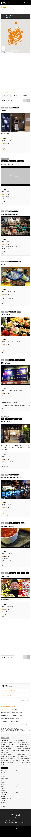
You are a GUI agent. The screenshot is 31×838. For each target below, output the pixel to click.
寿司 (17, 778)
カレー (17, 796)
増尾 (7, 760)
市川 (2, 748)
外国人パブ (3, 770)
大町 (29, 748)
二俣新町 (27, 750)
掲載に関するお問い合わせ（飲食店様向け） (15, 820)
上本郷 (15, 740)
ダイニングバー (19, 776)
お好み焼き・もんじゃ (6, 798)
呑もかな (15, 814)
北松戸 (10, 742)
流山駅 (13, 754)
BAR (2, 774)
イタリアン (3, 788)
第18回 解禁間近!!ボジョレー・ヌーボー (10, 718)
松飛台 (17, 746)
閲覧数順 (25, 95)
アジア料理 (3, 794)
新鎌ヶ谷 (28, 762)
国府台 (19, 750)
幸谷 (19, 742)
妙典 (7, 752)
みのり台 (25, 746)
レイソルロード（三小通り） (19, 760)
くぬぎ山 (23, 762)
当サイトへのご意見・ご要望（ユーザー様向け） (15, 822)
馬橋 (21, 746)
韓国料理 (18, 790)
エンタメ (3, 806)
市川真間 (25, 748)
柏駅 (28, 760)
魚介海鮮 (3, 796)
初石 (14, 756)
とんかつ (3, 784)
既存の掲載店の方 (7, 695)
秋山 (8, 740)
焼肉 (2, 780)
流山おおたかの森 (21, 754)
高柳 (28, 758)
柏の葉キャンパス (12, 758)
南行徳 (3, 752)
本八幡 (11, 752)
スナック (3, 772)
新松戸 (23, 744)
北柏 (18, 758)
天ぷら (17, 800)
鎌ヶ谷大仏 (12, 762)
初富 (3, 764)
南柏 (10, 760)
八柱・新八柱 (5, 742)
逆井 (22, 758)
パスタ (17, 770)
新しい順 (6, 95)
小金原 (14, 742)
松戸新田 (12, 746)
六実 (5, 740)
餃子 (17, 802)
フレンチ (18, 788)
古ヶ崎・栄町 (10, 744)
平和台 (22, 756)
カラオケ (3, 776)
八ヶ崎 (19, 744)
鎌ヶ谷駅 (7, 762)
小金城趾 (4, 744)
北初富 (17, 762)
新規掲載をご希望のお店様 (9, 690)
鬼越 (3, 750)
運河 (5, 754)
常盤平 (27, 744)
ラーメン (3, 802)
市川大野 (14, 748)
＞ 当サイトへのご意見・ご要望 (22, 700)
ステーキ (3, 790)
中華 (17, 792)
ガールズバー (18, 774)
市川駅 (9, 748)
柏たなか (5, 758)
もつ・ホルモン (19, 798)
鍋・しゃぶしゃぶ (19, 786)
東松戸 (3, 746)
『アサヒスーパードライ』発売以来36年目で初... (11, 715)
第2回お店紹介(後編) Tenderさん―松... (10, 721)
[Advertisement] (15, 72)
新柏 (25, 758)
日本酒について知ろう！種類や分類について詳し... (12, 712)
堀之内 (5, 748)
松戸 (2, 740)
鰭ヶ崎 (17, 756)
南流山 (26, 756)
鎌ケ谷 (2, 762)
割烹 (2, 786)
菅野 (23, 750)
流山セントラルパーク (7, 756)
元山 (11, 740)
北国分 (6, 750)
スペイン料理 (4, 792)
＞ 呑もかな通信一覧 (25, 724)
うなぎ (2, 782)
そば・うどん (4, 800)
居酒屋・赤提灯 (4, 778)
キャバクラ (18, 772)
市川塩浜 (20, 748)
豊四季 (3, 760)
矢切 (19, 740)
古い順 (15, 95)
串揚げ (17, 784)
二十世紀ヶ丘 (24, 742)
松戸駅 (7, 746)
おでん (2, 804)
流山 (2, 754)
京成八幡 (15, 750)
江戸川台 (9, 754)
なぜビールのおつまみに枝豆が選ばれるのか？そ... (12, 710)
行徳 (10, 750)
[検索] (24, 2)
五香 (15, 744)
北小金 (22, 740)
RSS (15, 817)
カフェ (17, 804)
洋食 (17, 794)
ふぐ (17, 782)
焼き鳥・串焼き (19, 780)
